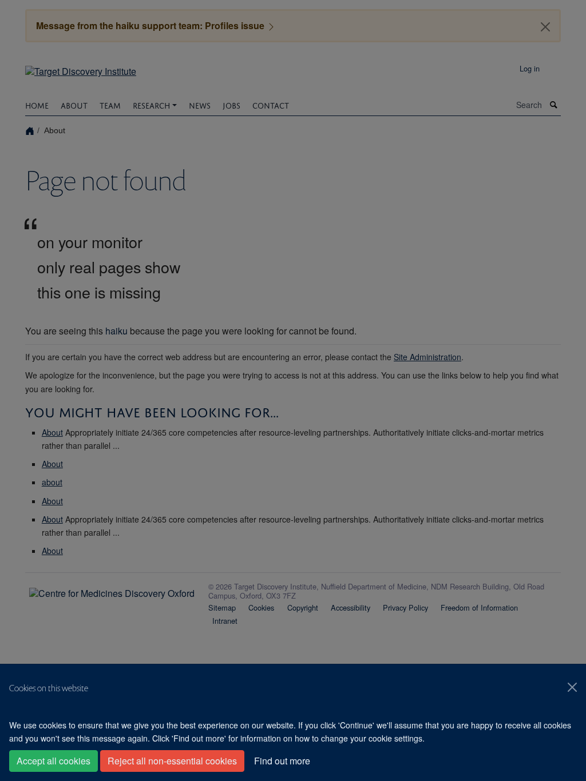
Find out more (282, 760)
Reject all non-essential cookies (172, 760)
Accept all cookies (53, 760)
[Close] (572, 687)
